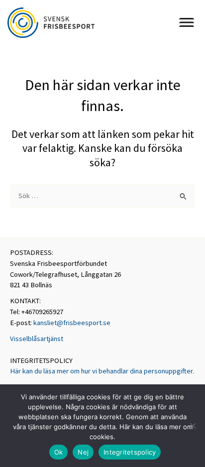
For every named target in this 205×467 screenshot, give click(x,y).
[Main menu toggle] (187, 22)
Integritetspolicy (129, 452)
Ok (58, 452)
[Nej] (193, 426)
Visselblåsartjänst (36, 338)
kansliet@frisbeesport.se (71, 322)
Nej (83, 452)
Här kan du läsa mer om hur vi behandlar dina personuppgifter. (102, 370)
